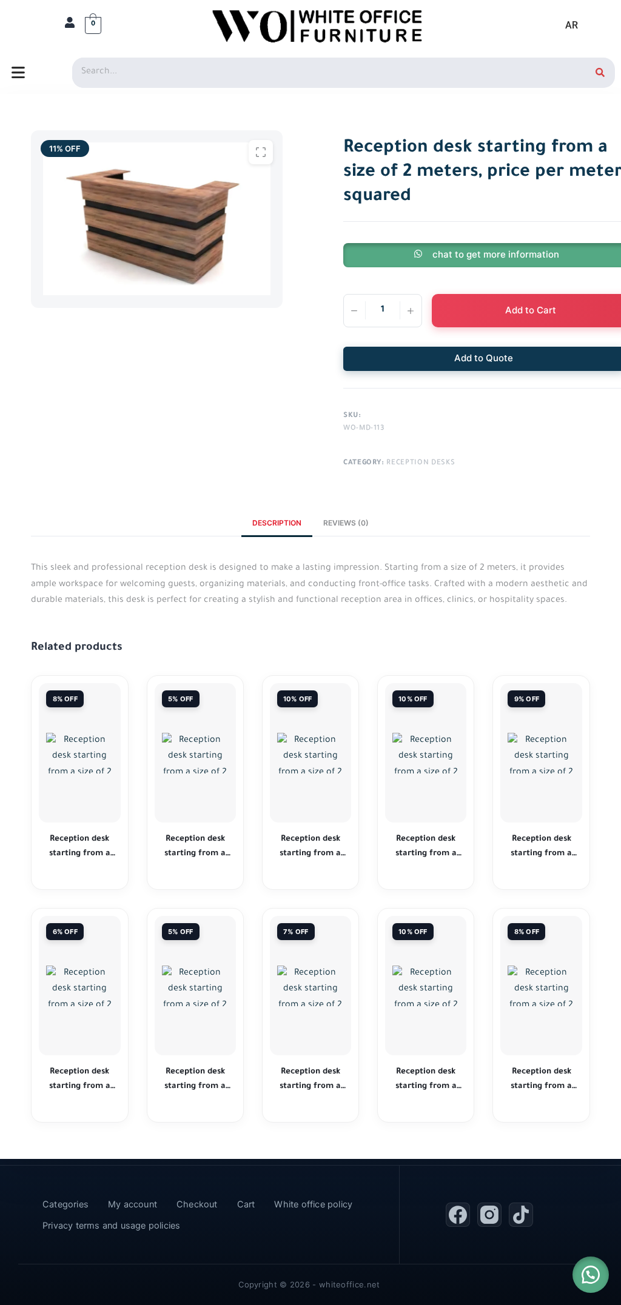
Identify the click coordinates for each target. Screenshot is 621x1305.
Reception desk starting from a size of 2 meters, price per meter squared (79, 848)
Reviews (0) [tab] (346, 522)
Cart (246, 1204)
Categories (65, 1204)
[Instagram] (489, 1215)
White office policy (313, 1204)
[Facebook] (458, 1215)
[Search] (600, 73)
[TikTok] (521, 1215)
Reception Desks (420, 463)
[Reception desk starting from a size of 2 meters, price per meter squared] (79, 753)
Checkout (197, 1204)
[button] (590, 1275)
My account (132, 1204)
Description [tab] (276, 522)
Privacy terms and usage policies (111, 1225)
